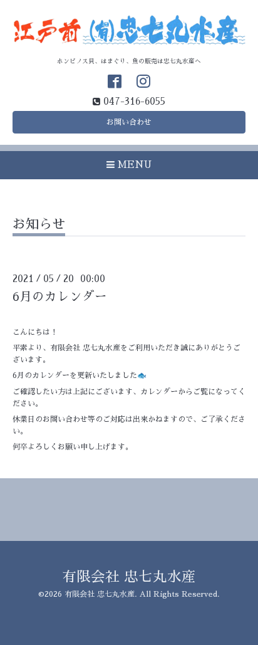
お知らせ (39, 224)
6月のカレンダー (60, 297)
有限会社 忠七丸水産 (129, 577)
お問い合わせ (129, 122)
